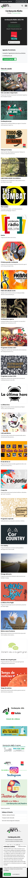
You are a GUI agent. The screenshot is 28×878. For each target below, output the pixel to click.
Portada (9, 13)
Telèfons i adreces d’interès (8, 815)
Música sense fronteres (8, 631)
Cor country (4, 545)
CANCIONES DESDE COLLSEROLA (11, 178)
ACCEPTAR (7, 874)
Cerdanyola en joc (6, 121)
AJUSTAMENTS (16, 874)
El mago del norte (6, 574)
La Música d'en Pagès (7, 602)
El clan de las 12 (5, 461)
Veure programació (14, 42)
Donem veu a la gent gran (8, 659)
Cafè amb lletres (6, 433)
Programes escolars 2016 (8, 376)
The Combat (4, 207)
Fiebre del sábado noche (8, 290)
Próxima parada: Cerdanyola (9, 262)
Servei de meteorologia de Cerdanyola (11, 820)
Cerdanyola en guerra (7, 319)
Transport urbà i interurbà (8, 817)
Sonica (3, 235)
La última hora (5, 404)
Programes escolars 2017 (8, 347)
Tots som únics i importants (9, 93)
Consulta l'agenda (8, 59)
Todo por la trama (6, 150)
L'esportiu (4, 490)
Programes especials (7, 519)
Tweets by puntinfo (5, 808)
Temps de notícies (6, 688)
